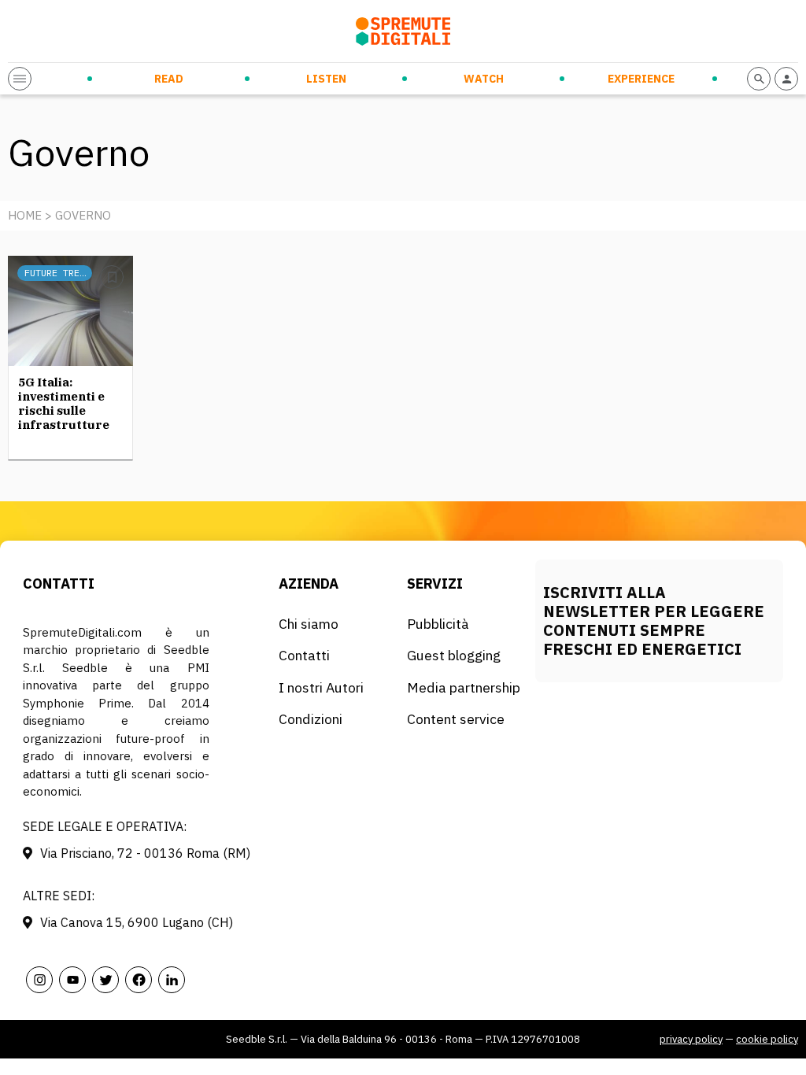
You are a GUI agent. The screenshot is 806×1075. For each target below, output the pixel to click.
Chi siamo (308, 624)
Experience (641, 79)
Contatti (304, 655)
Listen (326, 79)
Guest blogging (454, 655)
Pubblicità (438, 624)
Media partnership (463, 687)
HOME (25, 215)
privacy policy (691, 1039)
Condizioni (310, 719)
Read (168, 79)
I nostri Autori (321, 687)
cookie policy (767, 1039)
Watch (484, 79)
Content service (456, 719)
